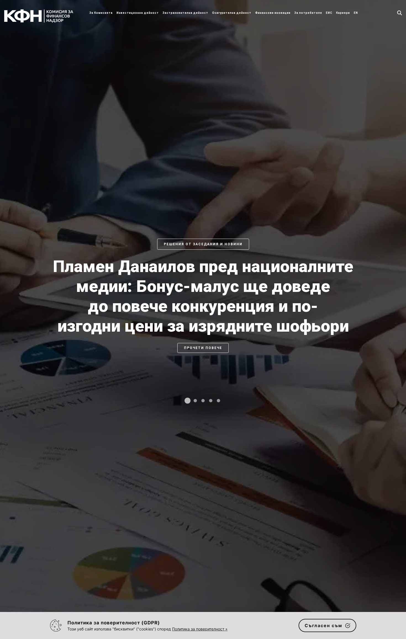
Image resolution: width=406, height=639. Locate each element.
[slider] (203, 325)
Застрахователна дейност (185, 12)
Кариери (343, 12)
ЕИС (329, 12)
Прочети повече (203, 368)
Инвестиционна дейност (138, 12)
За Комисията (101, 12)
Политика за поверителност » (200, 629)
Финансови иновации (273, 12)
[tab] (187, 400)
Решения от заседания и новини (203, 244)
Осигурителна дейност (231, 12)
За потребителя (308, 12)
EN (356, 12)
